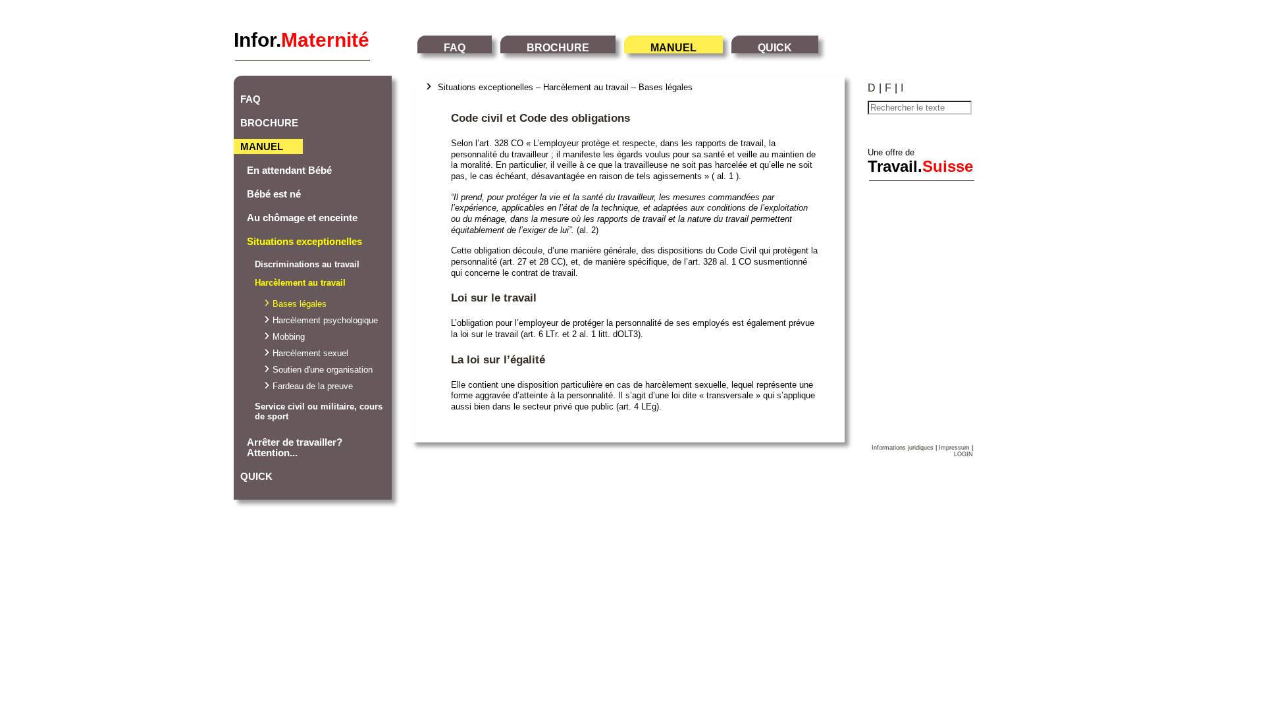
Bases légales (300, 304)
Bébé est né (274, 194)
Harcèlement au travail (300, 283)
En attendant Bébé (289, 170)
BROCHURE (558, 47)
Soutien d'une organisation (323, 370)
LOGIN (963, 454)
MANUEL (673, 47)
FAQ (454, 47)
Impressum (954, 447)
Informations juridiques (903, 447)
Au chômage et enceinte (302, 218)
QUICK (775, 47)
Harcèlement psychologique (325, 320)
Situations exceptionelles (304, 241)
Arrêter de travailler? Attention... (294, 447)
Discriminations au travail (307, 264)
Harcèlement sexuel (310, 353)
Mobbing (289, 337)
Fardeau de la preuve (313, 386)
